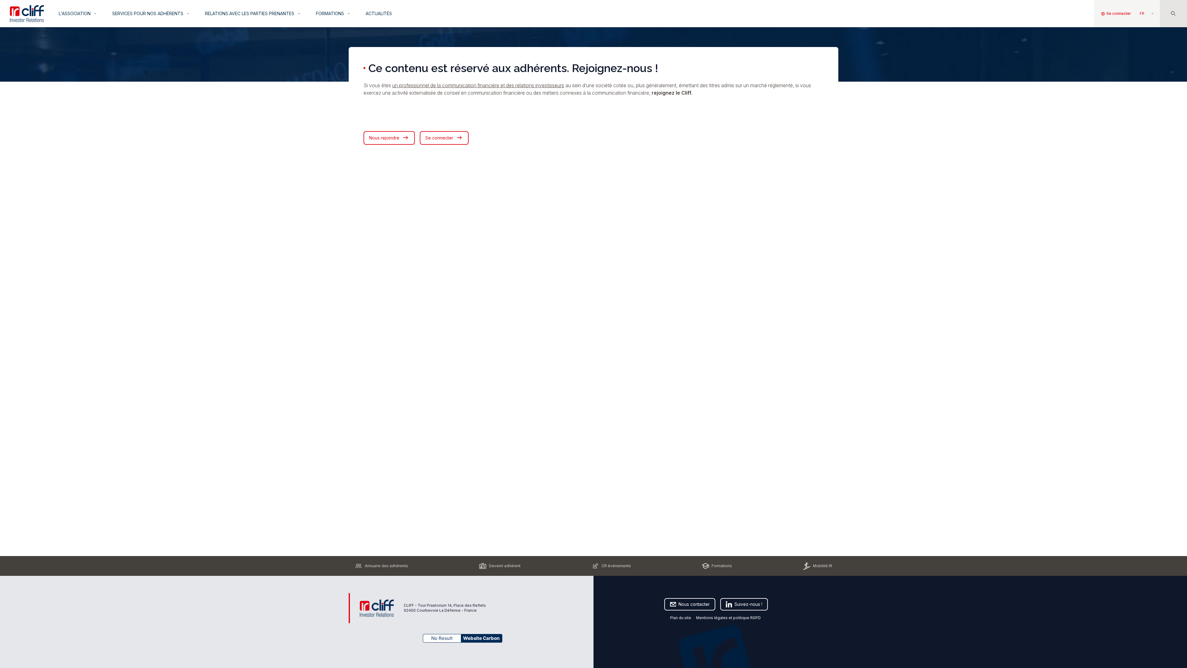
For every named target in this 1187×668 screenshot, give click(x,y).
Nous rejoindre (389, 138)
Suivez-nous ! (748, 604)
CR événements (616, 565)
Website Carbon (481, 638)
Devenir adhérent (505, 565)
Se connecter (1116, 13)
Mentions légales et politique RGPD (729, 617)
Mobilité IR (822, 565)
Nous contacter (694, 604)
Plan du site (680, 617)
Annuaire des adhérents (386, 565)
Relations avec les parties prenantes (253, 13)
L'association (78, 13)
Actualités (379, 13)
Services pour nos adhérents (151, 13)
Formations (333, 13)
